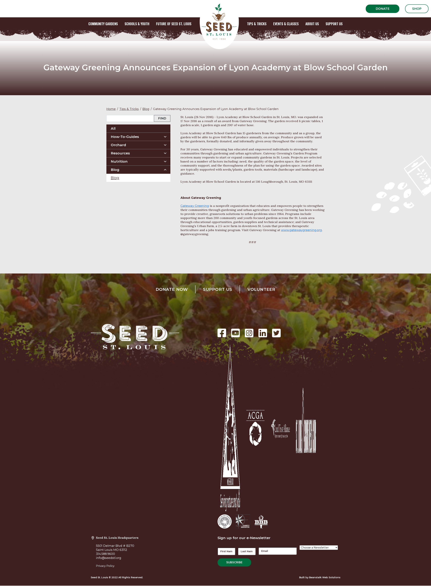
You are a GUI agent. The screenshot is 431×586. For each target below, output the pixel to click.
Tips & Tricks (129, 109)
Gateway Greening (194, 206)
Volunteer (261, 289)
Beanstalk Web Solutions (324, 577)
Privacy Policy (105, 565)
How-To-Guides (125, 137)
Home (111, 109)
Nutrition (119, 161)
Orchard (118, 145)
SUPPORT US (334, 23)
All (113, 128)
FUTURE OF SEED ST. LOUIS (173, 23)
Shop (416, 9)
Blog (145, 109)
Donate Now (172, 289)
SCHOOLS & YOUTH (137, 23)
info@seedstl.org (108, 558)
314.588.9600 (105, 554)
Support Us (217, 289)
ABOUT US (312, 23)
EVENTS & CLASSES (286, 23)
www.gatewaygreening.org (301, 230)
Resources (120, 153)
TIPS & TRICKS (257, 23)
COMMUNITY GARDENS (103, 23)
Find (162, 118)
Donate (382, 9)
